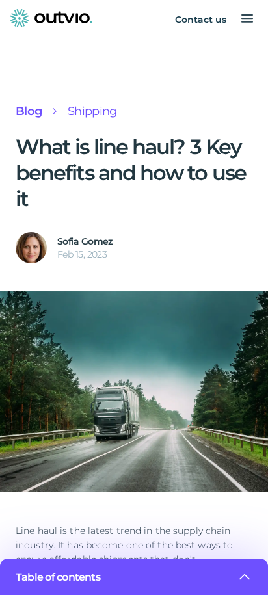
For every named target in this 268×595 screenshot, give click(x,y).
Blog (29, 111)
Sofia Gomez (85, 241)
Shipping (92, 111)
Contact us (200, 19)
